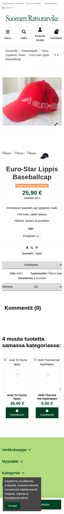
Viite (13, 273)
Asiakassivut (51, 3)
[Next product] (57, 55)
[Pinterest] (37, 247)
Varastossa (25, 278)
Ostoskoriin (17, 414)
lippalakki (28, 253)
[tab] (32, 265)
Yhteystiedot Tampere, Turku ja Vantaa (21, 3)
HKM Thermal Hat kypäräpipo (47, 397)
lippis (39, 253)
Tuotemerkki (38, 273)
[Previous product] (55, 55)
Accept (12, 505)
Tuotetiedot (31, 264)
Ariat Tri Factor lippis (17, 397)
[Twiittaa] (31, 247)
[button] (3, 389)
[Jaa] (27, 247)
